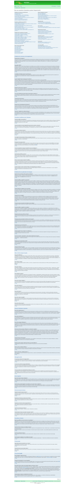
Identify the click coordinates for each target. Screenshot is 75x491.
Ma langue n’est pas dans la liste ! (19, 26)
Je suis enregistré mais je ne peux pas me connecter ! (22, 15)
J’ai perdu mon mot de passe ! (19, 18)
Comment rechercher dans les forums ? (43, 30)
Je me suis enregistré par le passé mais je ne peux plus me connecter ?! (24, 17)
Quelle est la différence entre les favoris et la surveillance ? (46, 36)
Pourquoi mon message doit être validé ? (20, 42)
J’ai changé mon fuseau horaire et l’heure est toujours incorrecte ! (23, 25)
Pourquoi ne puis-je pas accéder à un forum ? (21, 38)
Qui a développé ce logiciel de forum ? (43, 45)
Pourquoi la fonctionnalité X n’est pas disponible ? (44, 46)
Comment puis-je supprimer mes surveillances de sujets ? (45, 39)
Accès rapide (17, 6)
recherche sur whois (25, 467)
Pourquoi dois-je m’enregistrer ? (19, 13)
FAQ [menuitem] (21, 6)
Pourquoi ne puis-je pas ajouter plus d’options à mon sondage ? (23, 36)
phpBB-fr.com (39, 483)
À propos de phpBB (49, 457)
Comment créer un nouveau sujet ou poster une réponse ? (22, 33)
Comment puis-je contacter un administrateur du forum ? (45, 48)
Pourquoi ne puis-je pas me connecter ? (20, 16)
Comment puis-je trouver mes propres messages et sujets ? (46, 33)
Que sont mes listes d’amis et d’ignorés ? (43, 26)
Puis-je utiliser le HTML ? (18, 47)
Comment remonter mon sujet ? (19, 43)
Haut (16, 71)
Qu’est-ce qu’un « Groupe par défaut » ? (43, 18)
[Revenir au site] (19, 2)
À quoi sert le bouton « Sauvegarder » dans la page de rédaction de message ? (25, 41)
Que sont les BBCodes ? (18, 46)
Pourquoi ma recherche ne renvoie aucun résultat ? (45, 31)
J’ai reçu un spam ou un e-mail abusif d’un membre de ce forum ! (46, 23)
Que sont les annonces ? (18, 50)
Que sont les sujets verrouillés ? (19, 52)
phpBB (35, 482)
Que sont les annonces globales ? (19, 49)
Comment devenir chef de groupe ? (42, 16)
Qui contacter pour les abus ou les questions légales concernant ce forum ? (48, 47)
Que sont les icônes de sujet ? (19, 53)
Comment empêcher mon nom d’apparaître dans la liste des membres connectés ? (26, 23)
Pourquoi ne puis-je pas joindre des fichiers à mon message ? (23, 39)
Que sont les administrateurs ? (42, 13)
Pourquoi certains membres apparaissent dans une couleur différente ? (47, 17)
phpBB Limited (38, 456)
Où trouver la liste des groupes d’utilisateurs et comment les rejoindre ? (47, 15)
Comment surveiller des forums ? (42, 38)
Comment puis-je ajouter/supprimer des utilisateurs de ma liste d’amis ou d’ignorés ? (49, 27)
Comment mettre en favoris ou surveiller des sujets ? (45, 37)
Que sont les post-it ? (17, 51)
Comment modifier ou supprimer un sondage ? (21, 37)
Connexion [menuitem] (58, 6)
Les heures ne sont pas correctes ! (19, 24)
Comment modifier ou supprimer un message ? (21, 34)
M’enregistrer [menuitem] (54, 6)
